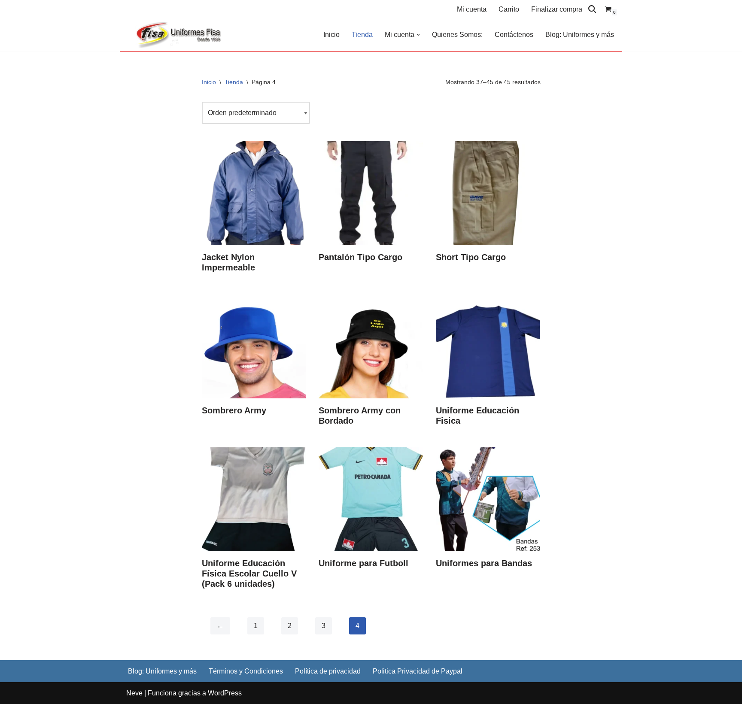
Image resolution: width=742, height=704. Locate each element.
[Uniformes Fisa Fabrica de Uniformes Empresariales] (180, 35)
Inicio (331, 34)
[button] (418, 34)
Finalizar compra (556, 9)
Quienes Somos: (457, 34)
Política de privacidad (328, 671)
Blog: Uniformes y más (579, 34)
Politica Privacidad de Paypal (417, 671)
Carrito (509, 9)
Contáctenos (514, 34)
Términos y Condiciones (246, 671)
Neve (134, 693)
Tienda (362, 34)
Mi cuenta (472, 9)
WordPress (225, 693)
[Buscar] (592, 9)
